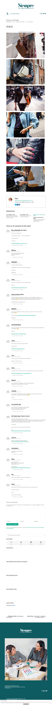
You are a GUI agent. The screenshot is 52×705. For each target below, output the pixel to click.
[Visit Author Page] (10, 199)
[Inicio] (7, 14)
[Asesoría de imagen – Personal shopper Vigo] (26, 630)
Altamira (15, 699)
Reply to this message (18, 245)
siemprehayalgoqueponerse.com (17, 698)
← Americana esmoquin (14, 617)
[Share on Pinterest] (12, 27)
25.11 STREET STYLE (10, 214)
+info (50, 703)
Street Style (22, 21)
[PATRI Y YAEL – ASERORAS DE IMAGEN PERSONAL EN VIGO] (26, 659)
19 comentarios (29, 21)
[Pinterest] (43, 13)
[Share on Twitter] (7, 27)
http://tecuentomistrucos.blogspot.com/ (20, 441)
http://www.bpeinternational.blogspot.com (27, 315)
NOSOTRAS (8, 688)
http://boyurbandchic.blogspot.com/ (19, 243)
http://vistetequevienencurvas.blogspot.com (21, 430)
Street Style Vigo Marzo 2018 (38, 218)
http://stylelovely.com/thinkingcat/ (18, 333)
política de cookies (27, 702)
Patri (14, 21)
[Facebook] (40, 13)
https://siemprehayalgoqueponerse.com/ (24, 200)
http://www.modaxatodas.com (18, 348)
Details (17, 21)
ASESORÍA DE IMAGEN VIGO (12, 686)
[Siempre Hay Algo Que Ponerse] (26, 10)
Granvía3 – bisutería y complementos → (36, 617)
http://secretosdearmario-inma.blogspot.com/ (21, 373)
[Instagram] (19, 204)
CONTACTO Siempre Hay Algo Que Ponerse (15, 687)
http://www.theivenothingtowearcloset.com (20, 467)
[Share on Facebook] (9, 27)
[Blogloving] (45, 13)
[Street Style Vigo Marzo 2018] (39, 215)
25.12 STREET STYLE (24, 214)
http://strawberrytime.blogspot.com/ (19, 287)
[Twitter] (41, 13)
